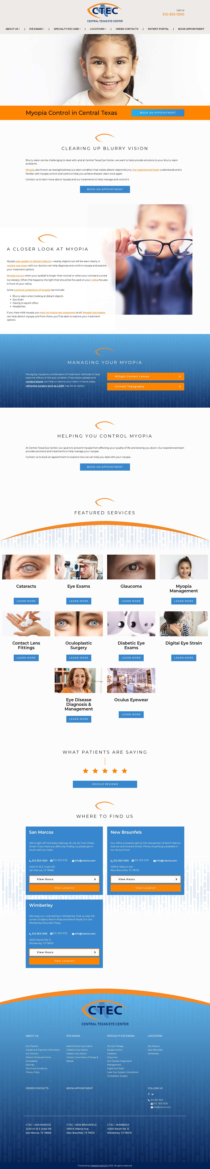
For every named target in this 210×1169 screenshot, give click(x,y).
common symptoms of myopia (32, 290)
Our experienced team (145, 170)
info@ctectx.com (85, 860)
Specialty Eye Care (66, 29)
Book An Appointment (158, 112)
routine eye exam (17, 265)
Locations (97, 29)
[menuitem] (12, 29)
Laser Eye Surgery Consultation (123, 1072)
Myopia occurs (15, 275)
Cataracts (111, 1053)
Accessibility (32, 1061)
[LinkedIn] (153, 1094)
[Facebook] (149, 1094)
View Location (64, 888)
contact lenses (34, 381)
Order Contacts (127, 29)
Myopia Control (114, 1050)
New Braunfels (155, 1050)
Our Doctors (32, 1053)
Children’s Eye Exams (77, 1050)
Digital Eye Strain (115, 1068)
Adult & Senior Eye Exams (79, 1046)
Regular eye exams (94, 312)
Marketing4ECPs (99, 1165)
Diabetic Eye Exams (76, 1053)
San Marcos (153, 1046)
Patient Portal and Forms (38, 1057)
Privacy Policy (33, 1072)
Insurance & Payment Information (43, 1050)
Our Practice (32, 1046)
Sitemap (30, 1064)
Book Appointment (191, 29)
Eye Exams (36, 29)
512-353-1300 (173, 14)
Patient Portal (158, 29)
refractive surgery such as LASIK (45, 386)
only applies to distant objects (33, 261)
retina (94, 280)
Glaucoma (112, 1057)
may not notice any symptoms (58, 312)
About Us (12, 29)
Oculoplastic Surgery (117, 1076)
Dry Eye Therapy (115, 1046)
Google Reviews (105, 784)
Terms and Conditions (36, 1068)
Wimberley (153, 1053)
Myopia (30, 170)
